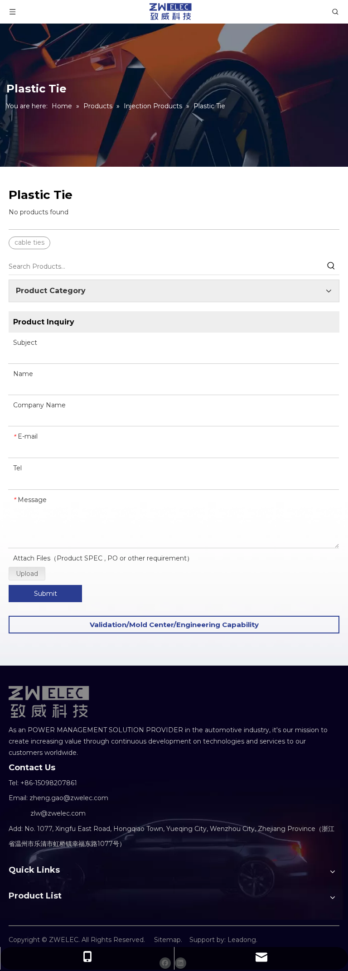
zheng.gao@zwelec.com (68, 798)
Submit (45, 593)
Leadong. (242, 940)
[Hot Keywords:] (331, 266)
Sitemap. (168, 940)
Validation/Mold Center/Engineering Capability (174, 624)
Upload (27, 574)
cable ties (29, 242)
